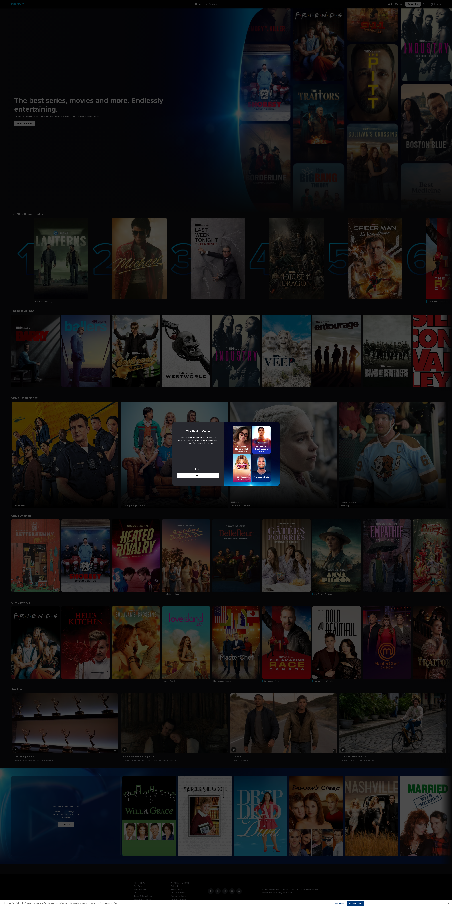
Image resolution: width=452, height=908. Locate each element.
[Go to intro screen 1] (195, 469)
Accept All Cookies (355, 903)
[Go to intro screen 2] (198, 469)
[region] (226, 904)
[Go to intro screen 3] (201, 469)
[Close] (448, 903)
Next (198, 475)
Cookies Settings (338, 903)
